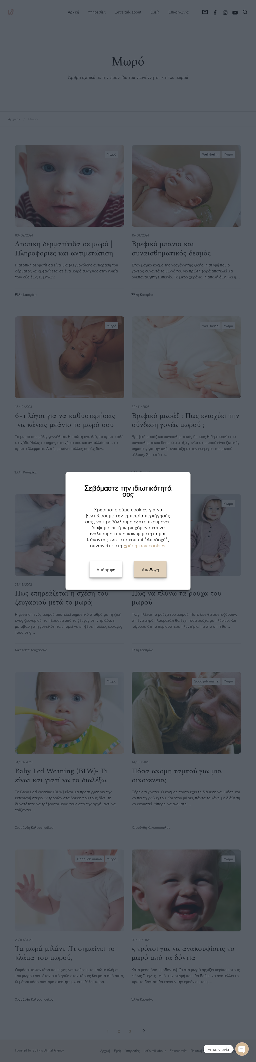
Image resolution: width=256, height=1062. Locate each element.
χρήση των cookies (144, 545)
